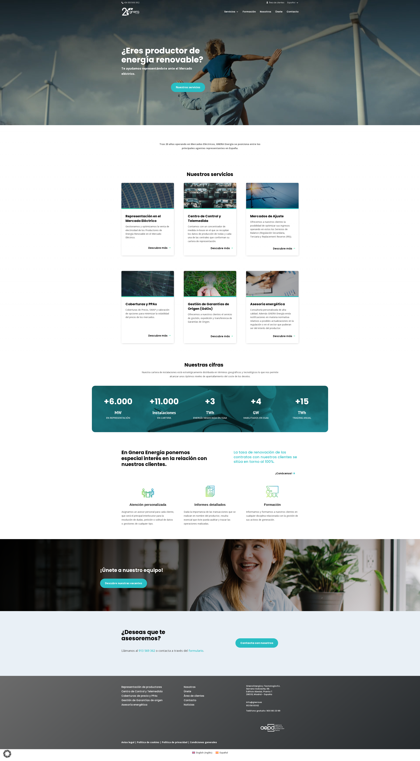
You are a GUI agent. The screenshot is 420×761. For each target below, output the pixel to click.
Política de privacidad (174, 742)
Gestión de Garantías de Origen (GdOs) (208, 306)
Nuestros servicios (188, 87)
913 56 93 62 (252, 705)
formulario (196, 651)
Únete (279, 11)
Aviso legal (127, 742)
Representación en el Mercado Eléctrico (143, 218)
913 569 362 (147, 651)
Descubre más (158, 248)
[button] (7, 754)
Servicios (229, 11)
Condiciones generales (203, 742)
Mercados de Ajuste (267, 216)
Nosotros (265, 11)
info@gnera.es (254, 702)
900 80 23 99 (273, 710)
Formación (249, 11)
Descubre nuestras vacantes (123, 583)
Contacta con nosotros (256, 643)
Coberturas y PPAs (141, 304)
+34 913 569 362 (131, 2)
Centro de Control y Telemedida (204, 218)
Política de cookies (148, 742)
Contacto (293, 11)
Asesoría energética (267, 304)
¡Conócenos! (283, 473)
